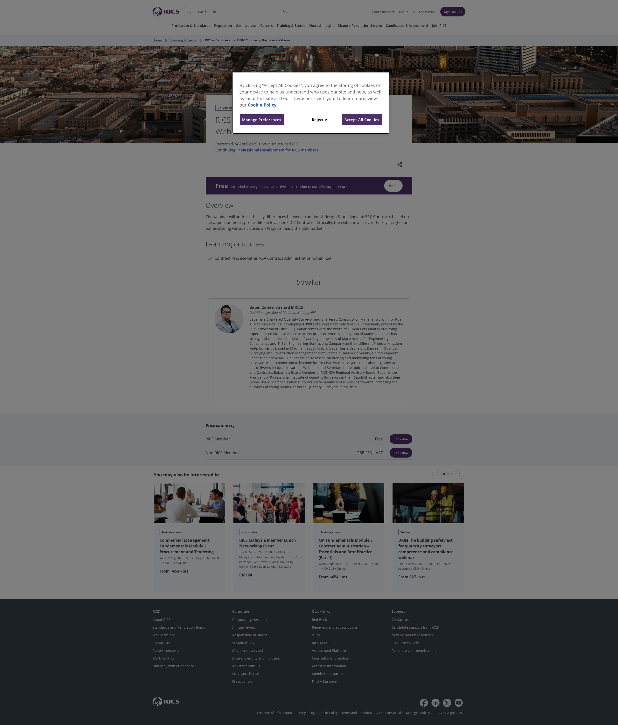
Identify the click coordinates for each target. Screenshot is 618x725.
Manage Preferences (261, 119)
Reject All (321, 119)
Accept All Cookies (361, 119)
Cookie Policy (262, 105)
